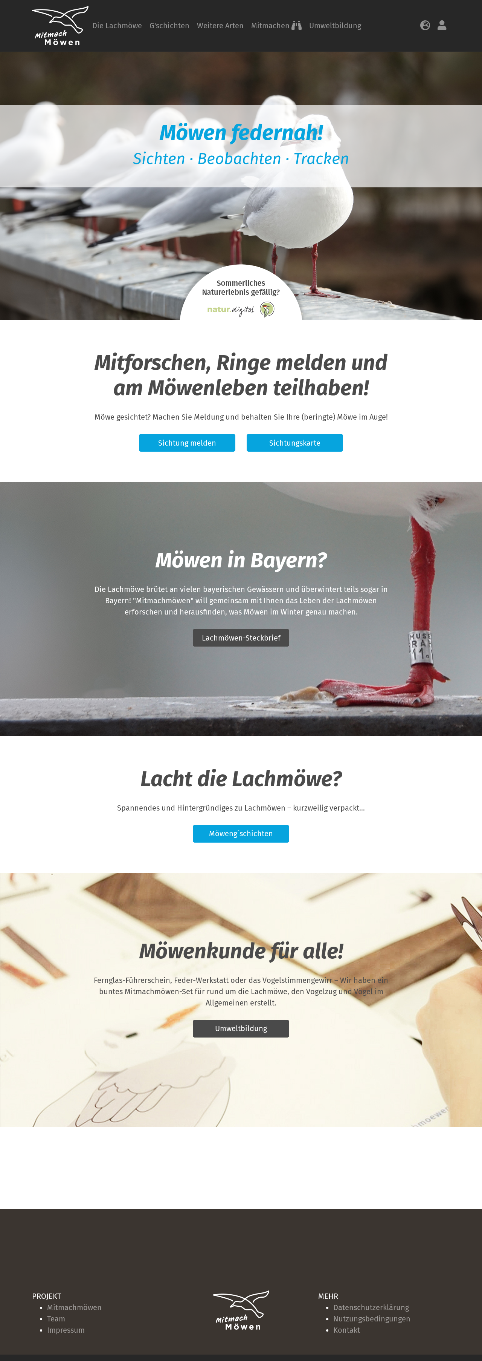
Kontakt (346, 1330)
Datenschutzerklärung (371, 1307)
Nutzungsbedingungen (371, 1318)
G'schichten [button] (169, 25)
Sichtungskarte (294, 443)
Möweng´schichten (241, 833)
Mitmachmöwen (74, 1307)
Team (56, 1318)
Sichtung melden (187, 443)
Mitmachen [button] (271, 25)
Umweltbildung (335, 25)
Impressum (66, 1330)
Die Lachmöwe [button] (117, 25)
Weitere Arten (220, 25)
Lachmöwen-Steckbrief (241, 637)
